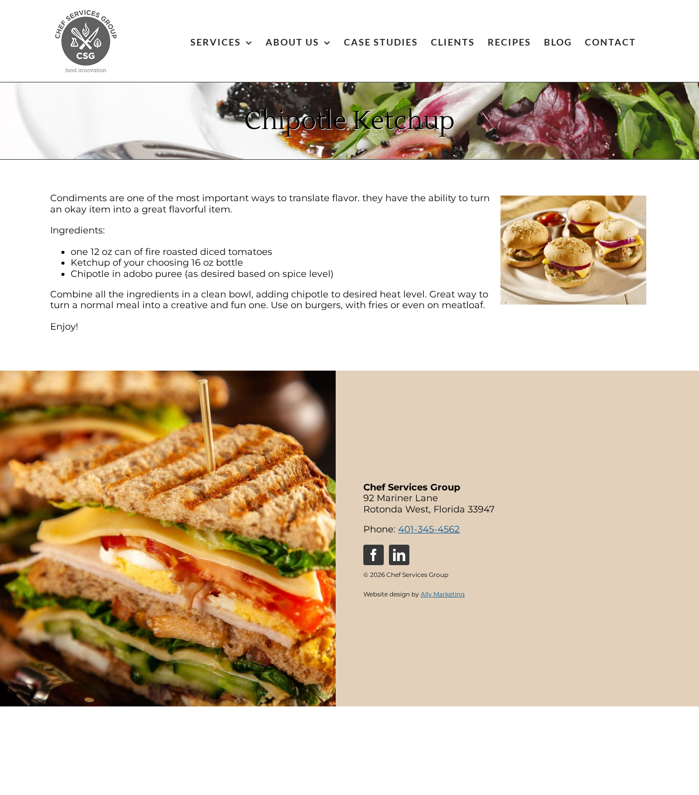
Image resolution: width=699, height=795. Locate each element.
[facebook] (373, 555)
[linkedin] (399, 555)
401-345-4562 (429, 529)
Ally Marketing (443, 594)
